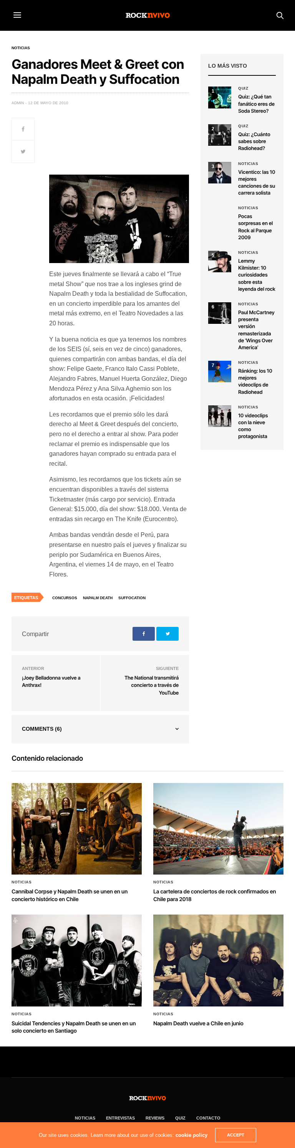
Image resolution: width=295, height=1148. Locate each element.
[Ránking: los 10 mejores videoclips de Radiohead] (219, 371)
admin (18, 103)
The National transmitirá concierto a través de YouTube (151, 685)
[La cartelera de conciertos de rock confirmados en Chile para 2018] (218, 829)
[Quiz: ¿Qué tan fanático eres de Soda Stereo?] (219, 97)
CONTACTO (208, 1118)
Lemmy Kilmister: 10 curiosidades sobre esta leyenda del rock (256, 275)
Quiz (243, 88)
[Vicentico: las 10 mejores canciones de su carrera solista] (219, 172)
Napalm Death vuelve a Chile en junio (198, 1023)
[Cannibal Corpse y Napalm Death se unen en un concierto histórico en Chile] (77, 829)
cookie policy (191, 1135)
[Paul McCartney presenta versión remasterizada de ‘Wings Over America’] (219, 313)
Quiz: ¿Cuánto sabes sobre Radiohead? (254, 142)
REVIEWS (155, 1118)
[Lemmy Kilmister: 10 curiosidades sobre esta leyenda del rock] (219, 261)
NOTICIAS (85, 1118)
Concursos (64, 598)
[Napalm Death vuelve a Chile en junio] (218, 960)
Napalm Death (98, 598)
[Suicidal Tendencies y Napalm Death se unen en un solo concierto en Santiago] (77, 960)
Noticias (21, 48)
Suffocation (132, 598)
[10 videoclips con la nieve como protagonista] (219, 416)
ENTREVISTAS (120, 1118)
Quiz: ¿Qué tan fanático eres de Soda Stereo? (256, 104)
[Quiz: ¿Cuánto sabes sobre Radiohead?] (219, 135)
